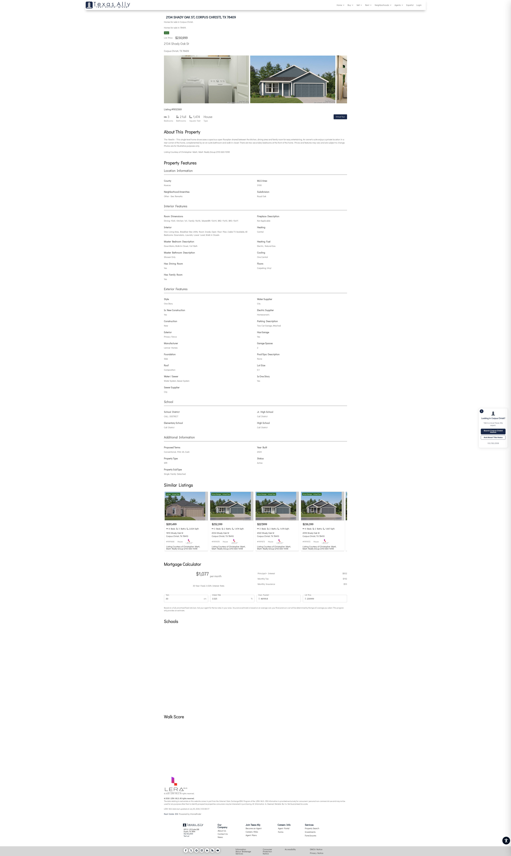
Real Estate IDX (171, 814)
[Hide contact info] (481, 411)
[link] (186, 521)
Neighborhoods (382, 5)
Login (419, 5)
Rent (367, 5)
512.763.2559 (188, 834)
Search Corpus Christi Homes (493, 431)
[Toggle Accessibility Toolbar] (506, 840)
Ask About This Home (493, 437)
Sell (358, 5)
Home (339, 5)
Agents (398, 5)
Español (409, 5)
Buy (349, 5)
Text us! (186, 836)
